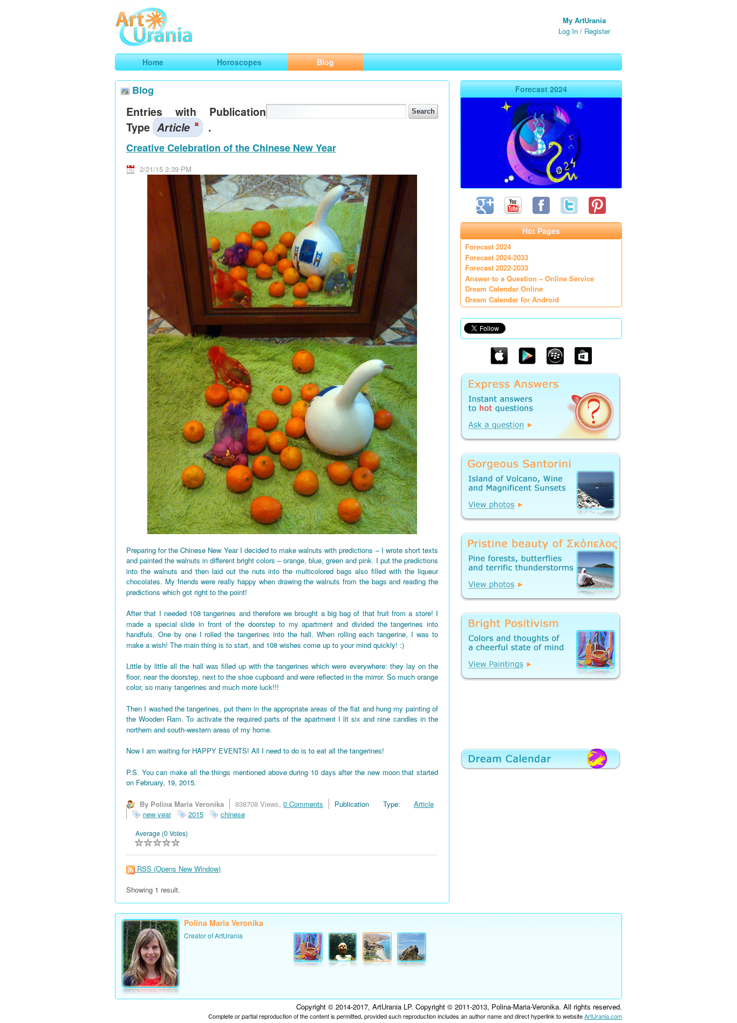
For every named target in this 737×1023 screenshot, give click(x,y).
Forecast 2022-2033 (496, 267)
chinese (233, 814)
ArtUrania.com (603, 1016)
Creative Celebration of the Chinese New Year (231, 148)
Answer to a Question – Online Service (529, 278)
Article (424, 804)
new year (157, 814)
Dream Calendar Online (504, 289)
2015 (195, 814)
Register (597, 31)
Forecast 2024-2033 (496, 257)
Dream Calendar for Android (512, 299)
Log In (568, 31)
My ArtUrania (584, 20)
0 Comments (303, 804)
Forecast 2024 (488, 246)
